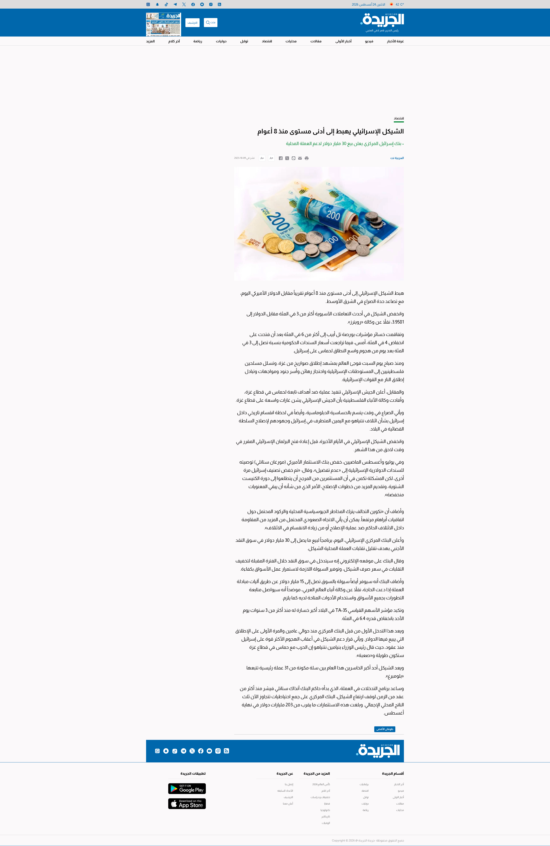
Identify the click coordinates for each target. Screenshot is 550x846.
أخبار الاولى (398, 797)
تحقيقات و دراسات (320, 797)
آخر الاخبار (399, 784)
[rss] (219, 4)
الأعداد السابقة (285, 790)
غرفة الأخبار (395, 41)
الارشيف (192, 22)
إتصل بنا (289, 784)
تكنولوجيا (325, 810)
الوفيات (326, 823)
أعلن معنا (288, 803)
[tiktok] (166, 4)
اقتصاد (267, 41)
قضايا (327, 803)
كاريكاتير (325, 816)
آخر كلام (174, 41)
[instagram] (210, 4)
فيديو (369, 41)
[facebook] (193, 4)
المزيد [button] (150, 41)
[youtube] (202, 4)
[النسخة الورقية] (163, 22)
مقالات (316, 41)
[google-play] (187, 786)
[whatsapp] (148, 4)
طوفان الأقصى (384, 729)
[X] (184, 4)
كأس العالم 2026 (321, 784)
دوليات (221, 41)
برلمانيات (364, 784)
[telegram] (175, 4)
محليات (291, 41)
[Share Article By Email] (300, 158)
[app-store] (187, 801)
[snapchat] (157, 4)
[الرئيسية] (382, 19)
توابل (244, 41)
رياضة (197, 41)
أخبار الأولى (343, 41)
